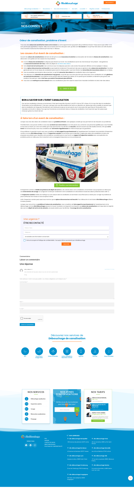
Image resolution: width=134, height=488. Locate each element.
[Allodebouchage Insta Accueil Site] (35, 445)
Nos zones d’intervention (61, 9)
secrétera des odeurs (64, 64)
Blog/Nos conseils (94, 9)
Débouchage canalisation (31, 9)
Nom (21, 301)
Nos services (46, 9)
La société (82, 9)
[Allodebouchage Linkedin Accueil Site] (30, 445)
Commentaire (24, 282)
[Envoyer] (76, 409)
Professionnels (106, 9)
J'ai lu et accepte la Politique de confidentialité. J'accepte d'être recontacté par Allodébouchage (55, 240)
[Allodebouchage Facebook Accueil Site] (26, 445)
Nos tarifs (74, 9)
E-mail (22, 308)
